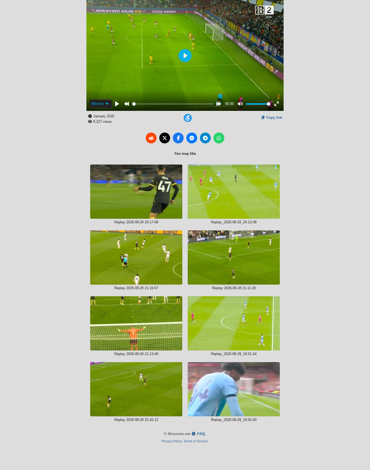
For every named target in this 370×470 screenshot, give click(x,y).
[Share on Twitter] (164, 138)
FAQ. (201, 434)
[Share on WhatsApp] (218, 138)
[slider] (173, 104)
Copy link (273, 117)
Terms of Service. (196, 441)
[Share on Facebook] (178, 138)
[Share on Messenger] (191, 138)
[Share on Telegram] (205, 138)
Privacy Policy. (172, 441)
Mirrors (98, 103)
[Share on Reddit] (151, 138)
